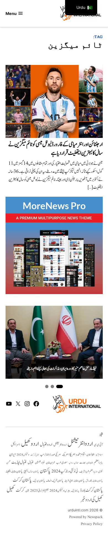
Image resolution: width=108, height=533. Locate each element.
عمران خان (50, 462)
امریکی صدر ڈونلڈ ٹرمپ (50, 454)
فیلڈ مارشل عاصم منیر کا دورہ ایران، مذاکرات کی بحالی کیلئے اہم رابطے (62, 369)
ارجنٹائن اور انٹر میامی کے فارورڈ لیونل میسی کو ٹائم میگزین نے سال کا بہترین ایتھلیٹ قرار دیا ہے (55, 149)
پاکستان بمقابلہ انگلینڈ (14, 471)
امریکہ (65, 454)
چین (27, 490)
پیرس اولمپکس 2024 (60, 490)
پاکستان (45, 471)
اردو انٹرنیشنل (80, 443)
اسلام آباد (99, 455)
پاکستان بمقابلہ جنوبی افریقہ (74, 481)
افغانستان (90, 454)
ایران (12, 454)
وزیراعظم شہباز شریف (88, 471)
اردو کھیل (30, 443)
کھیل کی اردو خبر (92, 499)
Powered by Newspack (86, 517)
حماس (76, 462)
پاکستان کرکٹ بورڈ (91, 490)
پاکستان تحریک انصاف (54, 480)
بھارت (82, 462)
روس (71, 463)
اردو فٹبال (46, 444)
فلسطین (37, 462)
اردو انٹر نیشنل (59, 445)
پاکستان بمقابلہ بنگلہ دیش (94, 481)
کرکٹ (20, 490)
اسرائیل (15, 444)
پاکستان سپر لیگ (39, 481)
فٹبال (31, 462)
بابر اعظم (98, 462)
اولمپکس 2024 (23, 455)
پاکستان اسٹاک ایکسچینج (31, 472)
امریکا (72, 454)
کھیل (11, 490)
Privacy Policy (92, 524)
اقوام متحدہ (80, 454)
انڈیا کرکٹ (34, 455)
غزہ (43, 462)
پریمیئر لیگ (75, 491)
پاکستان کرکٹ (22, 480)
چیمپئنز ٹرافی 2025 (39, 490)
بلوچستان (89, 463)
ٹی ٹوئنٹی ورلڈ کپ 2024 (65, 471)
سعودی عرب (62, 462)
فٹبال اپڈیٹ (19, 462)
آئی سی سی (98, 445)
